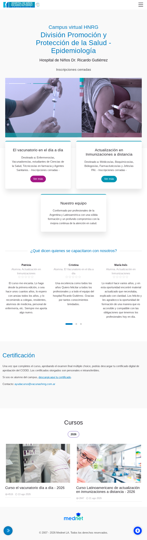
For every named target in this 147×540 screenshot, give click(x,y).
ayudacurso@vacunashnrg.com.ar (35, 383)
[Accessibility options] (137, 530)
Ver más (38, 178)
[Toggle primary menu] (140, 4)
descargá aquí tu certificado (55, 377)
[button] (69, 324)
